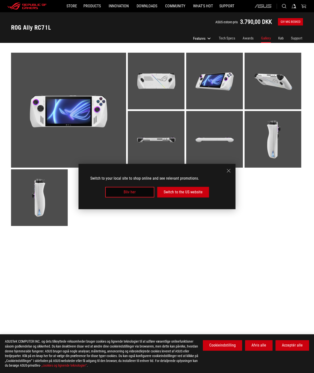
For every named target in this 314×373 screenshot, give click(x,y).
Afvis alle (258, 345)
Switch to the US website (183, 192)
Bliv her (130, 192)
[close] (229, 171)
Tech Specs (227, 38)
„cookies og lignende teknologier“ (64, 365)
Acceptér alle (292, 345)
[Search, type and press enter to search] (284, 6)
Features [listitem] (202, 39)
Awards (248, 38)
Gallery (266, 38)
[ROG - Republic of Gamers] (27, 6)
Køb (281, 38)
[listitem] (69, 111)
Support (296, 38)
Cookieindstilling (222, 345)
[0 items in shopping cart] (304, 6)
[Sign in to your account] (294, 6)
